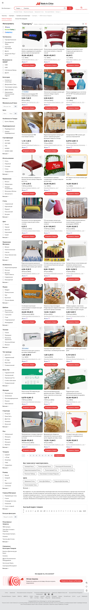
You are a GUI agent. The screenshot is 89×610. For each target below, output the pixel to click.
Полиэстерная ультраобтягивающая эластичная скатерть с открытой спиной (54, 51)
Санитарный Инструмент (10, 566)
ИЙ (44, 511)
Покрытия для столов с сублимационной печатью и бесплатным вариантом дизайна (75, 393)
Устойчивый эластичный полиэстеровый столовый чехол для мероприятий (32, 307)
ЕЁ (38, 511)
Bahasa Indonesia (56, 598)
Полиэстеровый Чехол (44, 466)
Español (42, 596)
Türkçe (41, 598)
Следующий (58, 455)
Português (54, 596)
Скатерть (5, 556)
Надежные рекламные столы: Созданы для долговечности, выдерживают (74, 51)
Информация (39, 594)
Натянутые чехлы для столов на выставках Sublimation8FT (31, 351)
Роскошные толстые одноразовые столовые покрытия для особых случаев (31, 222)
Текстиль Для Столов (67, 470)
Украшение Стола (39, 12)
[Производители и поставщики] (44, 3)
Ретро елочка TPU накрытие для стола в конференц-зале (31, 392)
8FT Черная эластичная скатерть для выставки (76, 178)
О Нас (6, 592)
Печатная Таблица (30, 474)
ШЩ (80, 511)
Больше (25, 488)
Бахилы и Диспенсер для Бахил (10, 552)
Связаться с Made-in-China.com (59, 592)
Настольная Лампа (8, 563)
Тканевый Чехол (29, 466)
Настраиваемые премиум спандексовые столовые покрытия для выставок (53, 179)
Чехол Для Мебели (49, 12)
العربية (78, 596)
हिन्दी (31, 598)
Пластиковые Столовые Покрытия (49, 474)
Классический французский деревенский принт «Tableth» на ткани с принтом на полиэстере (53, 393)
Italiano (60, 596)
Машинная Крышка (28, 12)
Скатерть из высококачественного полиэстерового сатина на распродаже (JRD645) (75, 222)
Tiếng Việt (47, 598)
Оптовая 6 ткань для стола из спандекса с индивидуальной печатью (74, 436)
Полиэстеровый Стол (51, 470)
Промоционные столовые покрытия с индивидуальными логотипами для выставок (32, 436)
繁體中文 (26, 596)
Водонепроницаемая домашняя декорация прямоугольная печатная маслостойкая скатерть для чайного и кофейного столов (32, 265)
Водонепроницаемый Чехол (33, 470)
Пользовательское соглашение (24, 592)
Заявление (12, 592)
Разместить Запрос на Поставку (71, 581)
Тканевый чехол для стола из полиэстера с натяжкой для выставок (54, 349)
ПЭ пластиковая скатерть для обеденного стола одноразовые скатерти (53, 222)
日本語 (31, 596)
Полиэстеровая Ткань (31, 485)
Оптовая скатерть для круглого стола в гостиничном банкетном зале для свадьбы (54, 265)
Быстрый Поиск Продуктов (75, 592)
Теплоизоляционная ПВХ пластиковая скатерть (29, 135)
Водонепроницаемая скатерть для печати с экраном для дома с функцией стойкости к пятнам (53, 136)
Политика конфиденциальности (42, 592)
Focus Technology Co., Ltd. (43, 601)
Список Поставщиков (21, 18)
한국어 (73, 596)
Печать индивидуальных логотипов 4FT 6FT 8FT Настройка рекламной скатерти (76, 93)
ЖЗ (41, 511)
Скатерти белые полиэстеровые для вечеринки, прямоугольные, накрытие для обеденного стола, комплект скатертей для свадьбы (76, 265)
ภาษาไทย (36, 598)
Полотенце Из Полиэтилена (63, 466)
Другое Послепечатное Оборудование (9, 559)
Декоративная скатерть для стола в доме (76, 349)
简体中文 (20, 596)
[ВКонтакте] (45, 594)
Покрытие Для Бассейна (61, 481)
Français (37, 596)
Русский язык (67, 596)
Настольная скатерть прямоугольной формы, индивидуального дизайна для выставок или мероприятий (32, 51)
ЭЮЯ (84, 511)
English (14, 596)
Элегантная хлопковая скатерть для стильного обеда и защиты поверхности (54, 93)
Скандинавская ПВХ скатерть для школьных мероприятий (75, 135)
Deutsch (48, 596)
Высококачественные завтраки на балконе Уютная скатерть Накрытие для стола (32, 179)
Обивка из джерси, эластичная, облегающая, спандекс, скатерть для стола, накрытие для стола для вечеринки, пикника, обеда (76, 307)
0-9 (23, 511)
